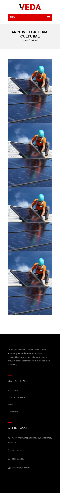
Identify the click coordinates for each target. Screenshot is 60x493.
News (10, 404)
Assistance (13, 390)
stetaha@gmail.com (21, 467)
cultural (34, 40)
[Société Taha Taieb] (30, 7)
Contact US (13, 411)
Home (25, 40)
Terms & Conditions (17, 397)
